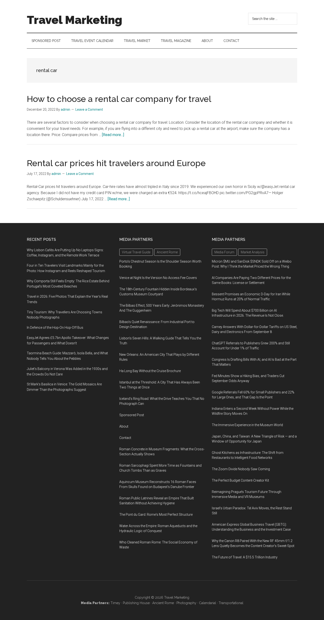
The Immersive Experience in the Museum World (247, 425)
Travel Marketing (74, 20)
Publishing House (136, 603)
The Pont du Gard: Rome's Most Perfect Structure (156, 514)
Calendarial (207, 603)
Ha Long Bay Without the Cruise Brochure (150, 371)
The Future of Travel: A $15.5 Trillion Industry (245, 557)
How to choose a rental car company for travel (119, 99)
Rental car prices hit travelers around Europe (116, 163)
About (123, 426)
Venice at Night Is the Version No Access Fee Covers (158, 278)
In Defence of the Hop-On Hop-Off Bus (55, 327)
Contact (125, 438)
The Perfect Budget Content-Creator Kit (240, 480)
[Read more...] (113, 134)
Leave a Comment (89, 109)
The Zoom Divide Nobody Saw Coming (241, 469)
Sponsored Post (131, 415)
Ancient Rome (163, 603)
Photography (186, 603)
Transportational (231, 603)
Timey (115, 603)
